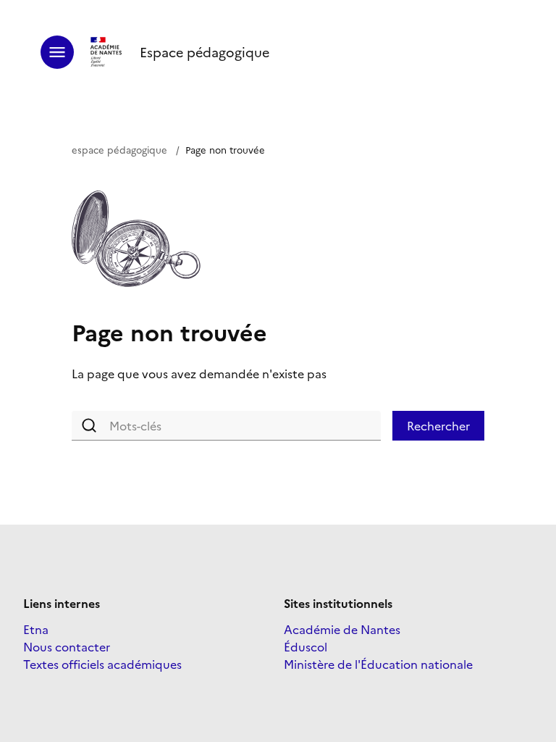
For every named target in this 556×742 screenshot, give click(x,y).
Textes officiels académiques (102, 664)
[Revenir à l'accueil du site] (106, 52)
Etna (36, 629)
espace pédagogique (119, 149)
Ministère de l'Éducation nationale (378, 664)
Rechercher (438, 425)
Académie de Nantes (342, 629)
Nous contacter (66, 646)
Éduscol (305, 646)
